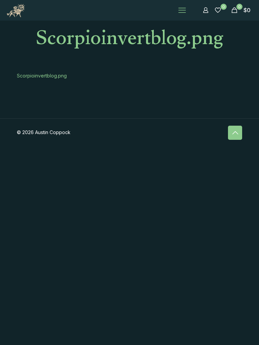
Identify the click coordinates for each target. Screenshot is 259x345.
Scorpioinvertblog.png (42, 76)
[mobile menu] (182, 10)
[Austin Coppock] (16, 10)
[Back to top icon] (235, 133)
